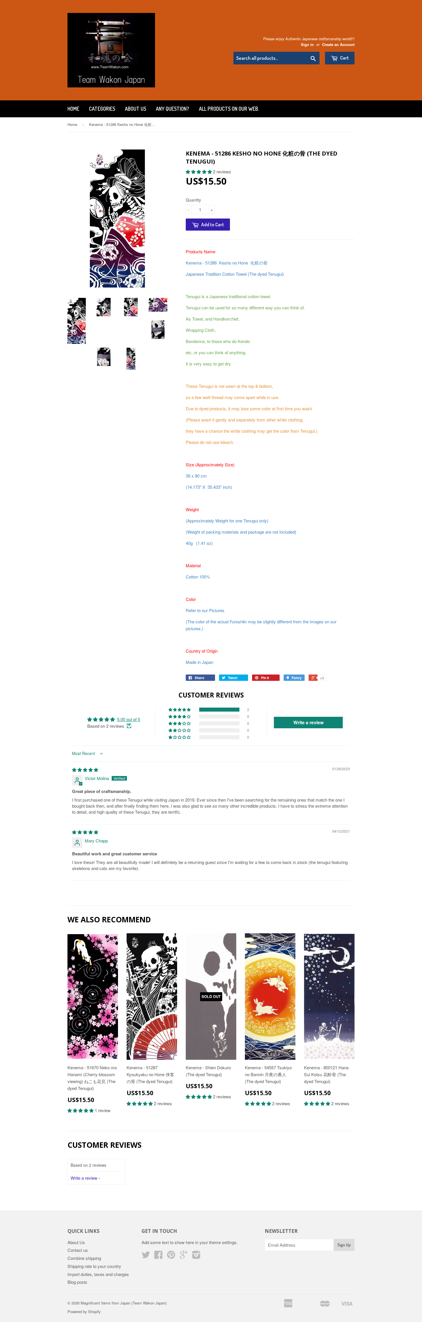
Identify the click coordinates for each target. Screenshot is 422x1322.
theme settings (223, 1242)
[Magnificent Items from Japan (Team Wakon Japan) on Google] (183, 1256)
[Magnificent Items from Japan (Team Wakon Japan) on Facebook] (158, 1256)
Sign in (307, 44)
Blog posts (77, 1282)
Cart (344, 58)
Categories (102, 109)
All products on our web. (229, 109)
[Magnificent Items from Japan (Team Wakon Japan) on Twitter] (146, 1256)
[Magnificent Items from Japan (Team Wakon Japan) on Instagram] (196, 1256)
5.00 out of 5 (128, 719)
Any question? (172, 109)
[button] (199, 171)
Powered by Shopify (84, 1311)
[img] (85, 770)
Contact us (77, 1250)
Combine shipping (84, 1258)
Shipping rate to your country (94, 1266)
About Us (135, 109)
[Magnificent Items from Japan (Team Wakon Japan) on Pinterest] (171, 1256)
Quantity (193, 200)
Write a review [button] (308, 722)
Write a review (84, 1178)
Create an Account (338, 44)
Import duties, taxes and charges (98, 1274)
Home (73, 109)
